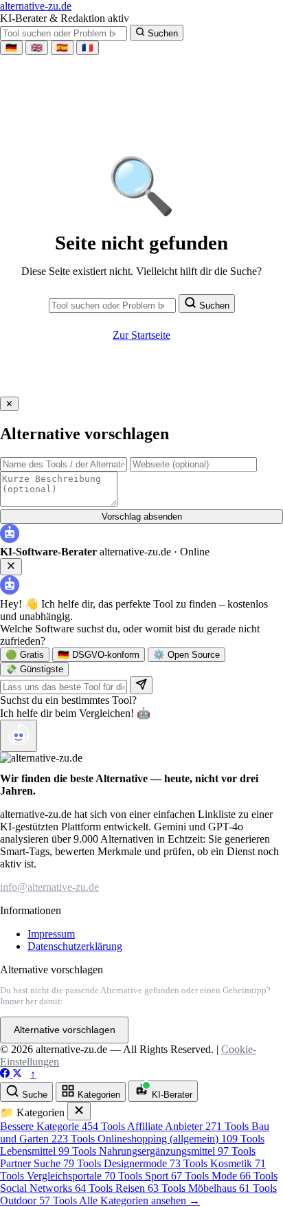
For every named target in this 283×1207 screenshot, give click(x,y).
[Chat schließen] (11, 566)
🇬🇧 (37, 48)
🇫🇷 (87, 48)
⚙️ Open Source (186, 655)
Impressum (51, 934)
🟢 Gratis (24, 655)
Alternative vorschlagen (64, 1030)
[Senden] (141, 685)
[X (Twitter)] (17, 1074)
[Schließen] (79, 1111)
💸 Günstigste (34, 669)
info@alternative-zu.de (49, 887)
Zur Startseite (141, 335)
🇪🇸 (62, 48)
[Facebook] (6, 1074)
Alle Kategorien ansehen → (139, 1200)
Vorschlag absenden (142, 516)
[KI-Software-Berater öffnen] (18, 736)
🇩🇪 (11, 48)
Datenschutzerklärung (74, 946)
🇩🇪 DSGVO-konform (98, 655)
